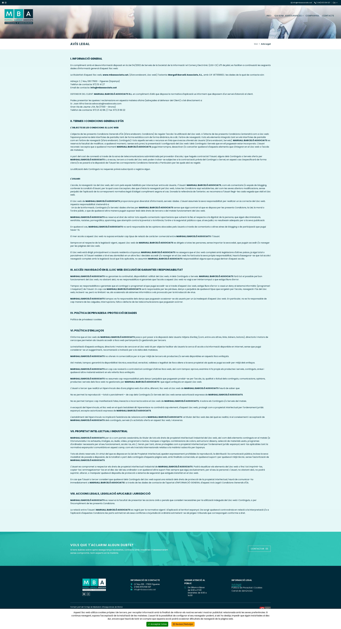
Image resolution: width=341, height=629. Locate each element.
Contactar (258, 548)
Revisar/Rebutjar (184, 624)
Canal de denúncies (242, 590)
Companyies (312, 15)
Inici (269, 15)
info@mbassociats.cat (302, 3)
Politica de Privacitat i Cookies (247, 587)
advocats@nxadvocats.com (106, 103)
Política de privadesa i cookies (86, 319)
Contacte (328, 15)
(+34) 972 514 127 (323, 3)
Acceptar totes (158, 624)
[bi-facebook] (84, 594)
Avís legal (236, 584)
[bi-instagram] (88, 594)
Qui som (278, 15)
